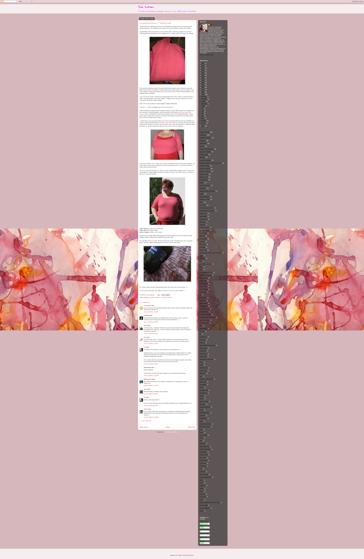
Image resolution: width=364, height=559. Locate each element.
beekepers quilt (204, 390)
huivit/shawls (203, 143)
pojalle (201, 480)
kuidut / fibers (203, 435)
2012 (203, 85)
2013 (203, 82)
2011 (203, 87)
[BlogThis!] (164, 295)
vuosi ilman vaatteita (205, 314)
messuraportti (203, 348)
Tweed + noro (203, 537)
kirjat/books (203, 188)
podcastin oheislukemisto (207, 149)
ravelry (201, 491)
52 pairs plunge (204, 154)
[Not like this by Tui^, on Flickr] (167, 160)
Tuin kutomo (146, 7)
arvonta (202, 387)
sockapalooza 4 (204, 311)
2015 (203, 77)
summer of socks (204, 227)
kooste (201, 432)
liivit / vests (203, 457)
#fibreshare (203, 373)
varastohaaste (203, 219)
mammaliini (147, 305)
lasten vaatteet (204, 454)
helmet (201, 410)
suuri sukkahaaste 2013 (206, 272)
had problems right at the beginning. (168, 122)
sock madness (204, 289)
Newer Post (143, 427)
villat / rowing (203, 250)
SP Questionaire (204, 323)
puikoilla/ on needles (205, 137)
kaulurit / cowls (204, 177)
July (202, 108)
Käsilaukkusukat (204, 521)
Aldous (201, 525)
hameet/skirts (203, 337)
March (203, 118)
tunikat (201, 365)
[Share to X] (165, 295)
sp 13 (201, 267)
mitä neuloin (203, 463)
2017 (203, 73)
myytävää (202, 241)
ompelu (202, 194)
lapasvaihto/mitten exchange (207, 345)
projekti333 (203, 485)
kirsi (145, 337)
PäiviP (146, 409)
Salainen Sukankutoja (206, 275)
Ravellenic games (204, 320)
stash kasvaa (203, 354)
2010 (203, 89)
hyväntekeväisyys (205, 412)
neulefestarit (203, 466)
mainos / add (203, 213)
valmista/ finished (167, 297)
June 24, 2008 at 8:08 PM (151, 405)
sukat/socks (203, 135)
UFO (201, 325)
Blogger (191, 555)
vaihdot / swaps (204, 174)
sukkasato (202, 225)
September (204, 104)
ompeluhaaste (203, 303)
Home (168, 427)
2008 (203, 94)
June (202, 111)
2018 (203, 70)
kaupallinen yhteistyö (205, 424)
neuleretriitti (203, 300)
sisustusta (202, 494)
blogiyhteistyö (203, 393)
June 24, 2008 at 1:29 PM (151, 385)
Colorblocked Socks (205, 529)
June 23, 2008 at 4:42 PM (151, 364)
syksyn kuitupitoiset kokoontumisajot (210, 502)
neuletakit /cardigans (205, 160)
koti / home (203, 205)
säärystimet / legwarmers (207, 359)
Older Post (191, 427)
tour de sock (203, 292)
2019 (203, 68)
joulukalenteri (203, 418)
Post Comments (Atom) (171, 432)
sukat (201, 269)
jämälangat (203, 339)
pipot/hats (202, 157)
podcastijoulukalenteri (206, 477)
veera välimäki (204, 505)
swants (202, 499)
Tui (145, 347)
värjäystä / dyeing (204, 230)
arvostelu (202, 331)
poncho (202, 483)
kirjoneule (202, 342)
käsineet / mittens (205, 166)
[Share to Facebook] (167, 295)
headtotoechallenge (205, 407)
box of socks (203, 233)
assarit (201, 255)
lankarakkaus (203, 452)
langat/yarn (147, 297)
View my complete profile (207, 54)
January (203, 123)
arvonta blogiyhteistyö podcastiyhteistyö (211, 253)
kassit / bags (203, 281)
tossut (201, 362)
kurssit (201, 438)
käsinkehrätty (203, 239)
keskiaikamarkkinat (205, 426)
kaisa (145, 389)
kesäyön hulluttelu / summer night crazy (211, 163)
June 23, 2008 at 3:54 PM (151, 322)
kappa (201, 421)
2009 (203, 92)
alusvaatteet (203, 384)
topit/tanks (203, 247)
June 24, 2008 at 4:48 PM (151, 394)
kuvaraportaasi (204, 180)
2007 (203, 126)
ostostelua (202, 471)
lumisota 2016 (203, 460)
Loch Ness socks (204, 533)
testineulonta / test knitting (207, 210)
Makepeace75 (148, 379)
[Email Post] (158, 295)
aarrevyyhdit (203, 382)
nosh (201, 469)
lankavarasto (203, 297)
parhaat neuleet (204, 474)
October (203, 101)
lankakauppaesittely (205, 449)
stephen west (203, 356)
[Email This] (162, 295)
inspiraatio (202, 415)
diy (200, 334)
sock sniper (203, 497)
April (202, 116)
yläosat (202, 511)
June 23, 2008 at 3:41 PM (151, 312)
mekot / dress (203, 286)
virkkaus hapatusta (205, 508)
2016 (203, 75)
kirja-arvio (202, 236)
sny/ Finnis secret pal (206, 264)
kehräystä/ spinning (205, 171)
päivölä (202, 488)
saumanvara (203, 351)
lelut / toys (203, 258)
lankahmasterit (204, 283)
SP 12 (201, 202)
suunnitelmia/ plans (205, 185)
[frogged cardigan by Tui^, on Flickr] (167, 84)
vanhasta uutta (204, 368)
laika (201, 440)
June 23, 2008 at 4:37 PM (151, 343)
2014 (203, 80)
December (204, 96)
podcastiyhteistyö (204, 196)
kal (200, 295)
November (204, 99)
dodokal (202, 396)
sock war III (203, 244)
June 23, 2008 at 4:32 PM (151, 333)
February (203, 120)
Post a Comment (146, 421)
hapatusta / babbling (205, 152)
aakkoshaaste (203, 328)
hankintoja (202, 404)
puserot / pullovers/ (156, 297)
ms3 (201, 261)
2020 (203, 65)
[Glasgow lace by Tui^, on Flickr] (167, 225)
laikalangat (203, 443)
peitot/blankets (204, 306)
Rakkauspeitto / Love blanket (208, 317)
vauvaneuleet (203, 370)
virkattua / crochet (205, 199)
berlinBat (146, 315)
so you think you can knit (207, 208)
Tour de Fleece (204, 278)
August (203, 106)
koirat (201, 429)
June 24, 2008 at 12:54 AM (151, 375)
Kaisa (145, 325)
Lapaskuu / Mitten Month (206, 379)
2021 (203, 63)
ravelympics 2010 (204, 309)
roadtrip (202, 182)
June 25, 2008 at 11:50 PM (151, 417)
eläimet (202, 398)
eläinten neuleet (204, 401)
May (202, 113)
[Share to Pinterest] (169, 295)
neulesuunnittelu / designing (207, 191)
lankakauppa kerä (204, 446)
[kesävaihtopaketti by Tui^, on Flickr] (167, 282)
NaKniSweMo (203, 216)
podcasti (202, 146)
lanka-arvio (203, 222)
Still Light (202, 541)
